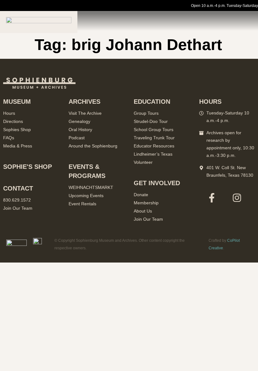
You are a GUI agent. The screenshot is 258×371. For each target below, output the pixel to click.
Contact (18, 188)
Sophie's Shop (27, 166)
